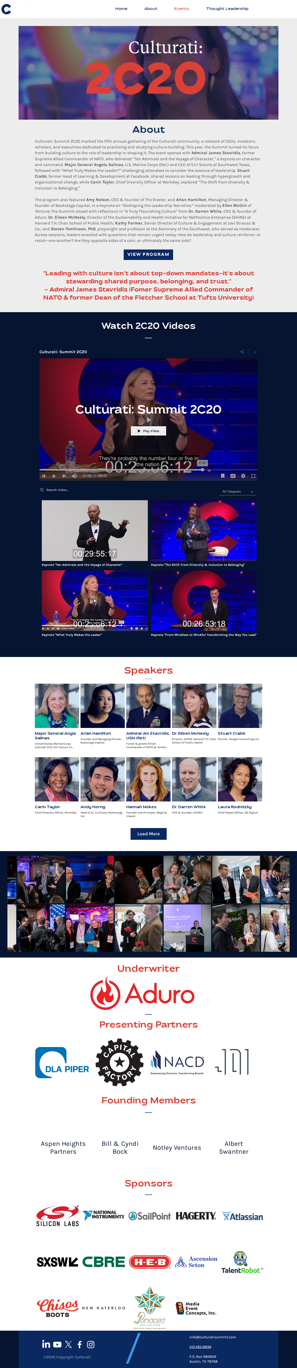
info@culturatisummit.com (212, 1337)
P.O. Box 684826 (202, 1357)
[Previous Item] (15, 903)
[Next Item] (281, 903)
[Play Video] (95, 534)
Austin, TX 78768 (203, 1361)
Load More (148, 834)
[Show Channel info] (253, 352)
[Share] (242, 352)
